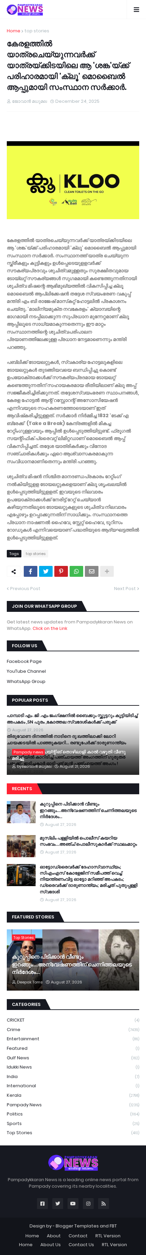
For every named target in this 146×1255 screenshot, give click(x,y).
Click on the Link (50, 628)
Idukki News (73, 1067)
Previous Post (25, 588)
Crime (73, 1029)
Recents (22, 788)
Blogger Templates (77, 1226)
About (54, 1236)
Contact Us (81, 1244)
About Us (50, 1244)
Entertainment (73, 1039)
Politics (73, 1114)
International (73, 1085)
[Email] (91, 571)
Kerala (73, 1095)
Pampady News (73, 1105)
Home (13, 31)
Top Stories (73, 1132)
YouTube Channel (26, 671)
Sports (73, 1123)
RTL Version (108, 1236)
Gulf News (73, 1058)
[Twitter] (46, 571)
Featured (73, 1048)
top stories (36, 31)
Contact (78, 1236)
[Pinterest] (61, 571)
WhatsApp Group (26, 681)
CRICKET (73, 1020)
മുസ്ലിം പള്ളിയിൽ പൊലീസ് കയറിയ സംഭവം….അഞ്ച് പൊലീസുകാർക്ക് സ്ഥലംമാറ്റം (88, 841)
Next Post (125, 588)
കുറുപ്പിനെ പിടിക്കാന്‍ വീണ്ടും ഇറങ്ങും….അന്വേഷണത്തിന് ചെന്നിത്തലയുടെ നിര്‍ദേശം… (88, 810)
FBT (113, 1226)
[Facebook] (30, 571)
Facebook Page (24, 661)
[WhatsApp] (76, 571)
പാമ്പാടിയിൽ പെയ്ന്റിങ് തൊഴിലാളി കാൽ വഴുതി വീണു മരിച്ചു (69, 755)
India (73, 1076)
